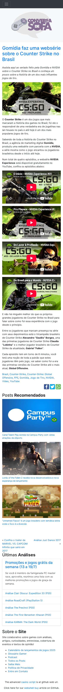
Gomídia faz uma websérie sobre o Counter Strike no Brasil (31, 53)
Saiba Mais (14, 664)
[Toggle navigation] (6, 4)
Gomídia (24, 377)
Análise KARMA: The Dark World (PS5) (26, 622)
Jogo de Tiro (37, 377)
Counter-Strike (18, 374)
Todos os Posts (16, 660)
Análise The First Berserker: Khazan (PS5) (28, 614)
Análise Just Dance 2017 (47, 540)
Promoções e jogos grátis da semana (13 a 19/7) (29, 564)
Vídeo (5, 381)
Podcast (12, 657)
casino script (28, 682)
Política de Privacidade (21, 667)
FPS (16, 377)
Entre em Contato (18, 671)
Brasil (5, 374)
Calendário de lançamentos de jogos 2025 (31, 650)
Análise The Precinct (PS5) (20, 607)
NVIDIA (50, 377)
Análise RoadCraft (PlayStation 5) (24, 600)
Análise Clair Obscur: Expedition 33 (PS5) (28, 593)
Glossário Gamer (17, 653)
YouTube (14, 381)
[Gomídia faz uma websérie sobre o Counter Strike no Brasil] (31, 99)
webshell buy (31, 687)
